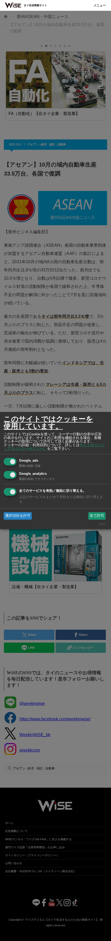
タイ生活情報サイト (35, 5)
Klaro (102, 524)
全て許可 (97, 516)
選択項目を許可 (17, 516)
